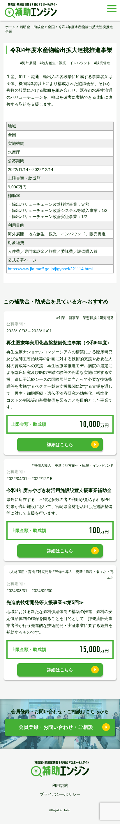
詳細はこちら (60, 444)
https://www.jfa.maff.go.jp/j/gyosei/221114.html (50, 268)
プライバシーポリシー (60, 794)
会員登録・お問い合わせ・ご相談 (56, 727)
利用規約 (60, 785)
